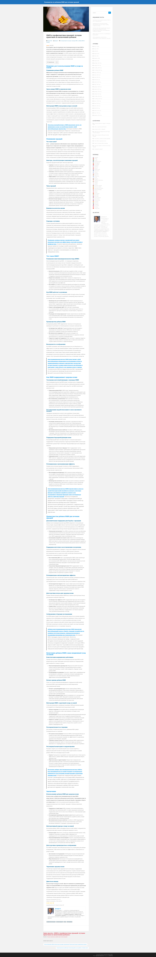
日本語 (96, 183)
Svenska (96, 203)
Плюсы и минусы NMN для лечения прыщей (101, 135)
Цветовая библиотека (100, 955)
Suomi (96, 172)
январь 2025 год (97, 89)
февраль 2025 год (97, 86)
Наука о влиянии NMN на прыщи (101, 143)
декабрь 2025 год (97, 63)
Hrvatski (96, 165)
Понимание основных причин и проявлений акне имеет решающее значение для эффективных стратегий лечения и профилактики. (65, 242)
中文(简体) (97, 164)
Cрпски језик (98, 197)
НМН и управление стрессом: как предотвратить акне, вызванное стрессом (101, 38)
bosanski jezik (98, 161)
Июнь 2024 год (97, 105)
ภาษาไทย (97, 205)
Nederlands (97, 169)
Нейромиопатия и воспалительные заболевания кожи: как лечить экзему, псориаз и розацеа (101, 24)
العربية (96, 160)
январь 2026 (96, 60)
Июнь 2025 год (97, 77)
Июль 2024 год (97, 103)
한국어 (96, 184)
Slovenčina (97, 199)
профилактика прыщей (51, 921)
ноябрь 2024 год (97, 93)
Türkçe (96, 207)
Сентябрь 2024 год (98, 98)
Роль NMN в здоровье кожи (100, 140)
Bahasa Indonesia (99, 180)
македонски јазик (99, 188)
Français (96, 173)
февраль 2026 (97, 58)
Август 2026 (96, 46)
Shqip (96, 158)
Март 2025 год (97, 84)
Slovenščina (97, 200)
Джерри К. (56, 40)
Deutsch (96, 174)
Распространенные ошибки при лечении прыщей (57, 936)
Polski (96, 192)
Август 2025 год (97, 72)
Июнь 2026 (96, 48)
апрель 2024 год (97, 110)
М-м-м (65, 921)
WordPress (111, 955)
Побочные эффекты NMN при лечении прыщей (101, 146)
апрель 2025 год (97, 82)
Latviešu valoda (98, 185)
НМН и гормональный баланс (100, 126)
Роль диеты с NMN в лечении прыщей (102, 138)
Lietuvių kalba (98, 187)
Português (97, 193)
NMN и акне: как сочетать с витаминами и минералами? (101, 34)
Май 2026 (96, 51)
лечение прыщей (59, 921)
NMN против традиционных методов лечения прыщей (101, 132)
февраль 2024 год (97, 115)
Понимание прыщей (98, 149)
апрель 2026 (96, 53)
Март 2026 (96, 55)
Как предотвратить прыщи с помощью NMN (69, 40)
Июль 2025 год (97, 74)
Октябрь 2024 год (97, 96)
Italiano (96, 181)
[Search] (109, 13)
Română (96, 195)
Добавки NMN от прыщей (99, 129)
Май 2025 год (97, 79)
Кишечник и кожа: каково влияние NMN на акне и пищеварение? (101, 20)
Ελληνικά (97, 176)
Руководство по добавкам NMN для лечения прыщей (61, 2)
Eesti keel (97, 170)
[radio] (47, 903)
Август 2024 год (97, 101)
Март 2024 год (97, 112)
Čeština (96, 166)
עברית (96, 177)
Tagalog (96, 204)
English (96, 157)
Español (96, 201)
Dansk (96, 168)
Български (97, 162)
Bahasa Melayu (98, 189)
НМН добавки (69, 921)
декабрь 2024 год (97, 91)
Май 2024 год (97, 108)
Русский (96, 196)
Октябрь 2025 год (97, 67)
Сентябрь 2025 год (98, 70)
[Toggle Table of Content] (56, 62)
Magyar (96, 179)
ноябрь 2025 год (97, 65)
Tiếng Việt (97, 208)
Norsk (96, 191)
